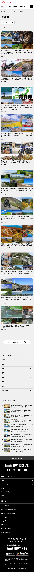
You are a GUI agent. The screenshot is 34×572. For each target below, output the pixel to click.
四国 (3, 386)
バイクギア (4, 521)
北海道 (3, 359)
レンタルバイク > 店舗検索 (8, 513)
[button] (32, 480)
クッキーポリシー (5, 532)
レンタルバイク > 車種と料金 (8, 509)
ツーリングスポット (12, 11)
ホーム (3, 11)
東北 (3, 364)
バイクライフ (4, 484)
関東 (3, 368)
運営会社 (3, 525)
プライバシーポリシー (7, 528)
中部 (3, 373)
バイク (2, 480)
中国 (3, 381)
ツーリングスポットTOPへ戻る (17, 342)
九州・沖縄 (5, 390)
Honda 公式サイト (6, 517)
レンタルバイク (5, 505)
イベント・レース (5, 488)
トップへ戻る (18, 458)
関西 (3, 377)
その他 (2, 495)
